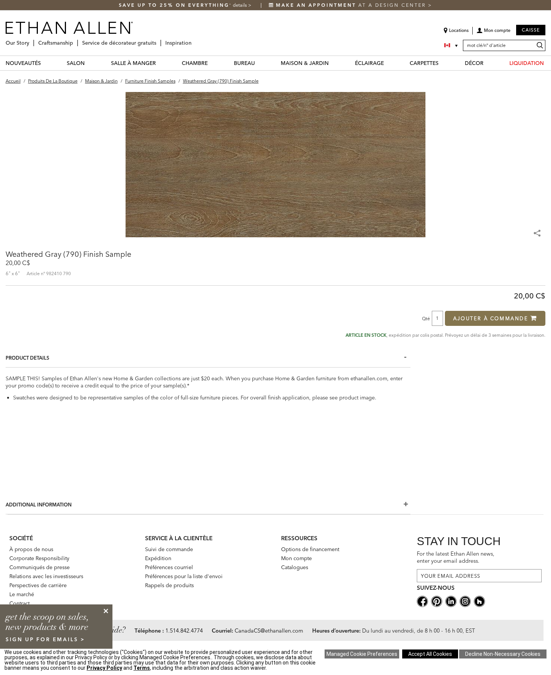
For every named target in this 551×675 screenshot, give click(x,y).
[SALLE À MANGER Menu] (160, 63)
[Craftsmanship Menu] (75, 40)
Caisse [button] (531, 30)
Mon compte (296, 558)
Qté (426, 318)
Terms (141, 668)
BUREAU (244, 63)
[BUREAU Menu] (259, 63)
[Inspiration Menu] (193, 40)
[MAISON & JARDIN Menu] (333, 63)
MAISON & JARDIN (305, 63)
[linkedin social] (451, 601)
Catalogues (294, 567)
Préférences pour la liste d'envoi (184, 576)
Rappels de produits (169, 585)
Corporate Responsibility (39, 558)
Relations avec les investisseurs (46, 576)
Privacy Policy (104, 668)
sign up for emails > (45, 639)
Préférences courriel (169, 567)
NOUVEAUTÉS (23, 63)
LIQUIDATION (526, 63)
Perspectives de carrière (38, 585)
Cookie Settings (362, 653)
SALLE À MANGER (133, 63)
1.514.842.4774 (184, 630)
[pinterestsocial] (436, 601)
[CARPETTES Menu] (443, 63)
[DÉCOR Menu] (488, 63)
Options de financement (310, 549)
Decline (503, 653)
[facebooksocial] (422, 601)
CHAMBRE (195, 63)
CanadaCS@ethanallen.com (269, 630)
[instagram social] (465, 601)
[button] (493, 33)
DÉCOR (474, 63)
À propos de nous (31, 549)
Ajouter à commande (491, 318)
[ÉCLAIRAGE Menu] (388, 63)
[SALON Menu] (89, 63)
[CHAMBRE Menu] (212, 63)
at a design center (352, 5)
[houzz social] (479, 601)
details (240, 5)
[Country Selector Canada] (451, 45)
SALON (76, 63)
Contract (19, 603)
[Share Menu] (537, 229)
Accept (430, 653)
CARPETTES (424, 63)
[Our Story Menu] (31, 40)
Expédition (158, 558)
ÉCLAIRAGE (369, 63)
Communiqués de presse (39, 567)
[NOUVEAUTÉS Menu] (45, 63)
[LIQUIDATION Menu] (548, 63)
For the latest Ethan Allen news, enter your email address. (455, 557)
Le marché (21, 594)
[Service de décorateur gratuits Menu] (158, 40)
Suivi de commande (169, 549)
